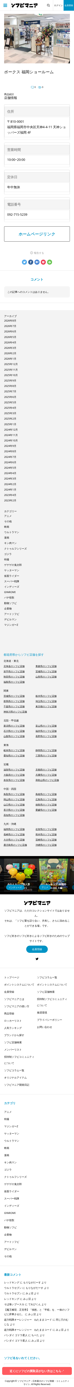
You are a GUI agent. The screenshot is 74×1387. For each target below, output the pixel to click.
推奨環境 (42, 1012)
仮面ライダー (11, 576)
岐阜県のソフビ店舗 (14, 750)
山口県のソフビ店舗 (14, 804)
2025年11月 (11, 369)
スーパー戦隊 (11, 581)
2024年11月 (11, 435)
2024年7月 (10, 457)
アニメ (8, 516)
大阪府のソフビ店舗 (14, 774)
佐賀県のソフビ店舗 (46, 829)
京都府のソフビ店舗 (46, 769)
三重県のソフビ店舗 (46, 755)
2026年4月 (10, 342)
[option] (20, 875)
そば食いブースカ (14, 1304)
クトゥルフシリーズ (15, 548)
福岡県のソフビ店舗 (14, 829)
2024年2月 (10, 484)
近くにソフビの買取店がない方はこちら (37, 1371)
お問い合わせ (44, 1027)
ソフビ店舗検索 (13, 1042)
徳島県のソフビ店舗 (46, 804)
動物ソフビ (10, 603)
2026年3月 (10, 348)
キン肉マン (10, 543)
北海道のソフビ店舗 (14, 666)
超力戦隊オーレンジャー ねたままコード (28, 1319)
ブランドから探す (14, 1035)
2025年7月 (10, 391)
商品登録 (9, 1013)
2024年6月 (10, 462)
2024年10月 (11, 440)
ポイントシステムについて (19, 984)
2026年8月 (10, 320)
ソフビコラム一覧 (14, 1070)
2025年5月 (10, 402)
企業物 (8, 608)
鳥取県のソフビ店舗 (14, 794)
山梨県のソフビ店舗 (14, 736)
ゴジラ (8, 554)
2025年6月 (10, 397)
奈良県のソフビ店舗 (14, 780)
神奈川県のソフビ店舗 (15, 711)
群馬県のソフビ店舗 (14, 701)
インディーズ (11, 586)
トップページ (11, 977)
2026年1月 (10, 358)
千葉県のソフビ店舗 (14, 706)
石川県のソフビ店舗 (14, 731)
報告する (39, 253)
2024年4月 (10, 473)
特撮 (6, 559)
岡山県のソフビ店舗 (14, 799)
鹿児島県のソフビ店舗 (15, 844)
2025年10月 (11, 375)
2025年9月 (10, 380)
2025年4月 (10, 407)
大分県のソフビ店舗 (14, 839)
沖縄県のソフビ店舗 (46, 844)
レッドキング (11, 1282)
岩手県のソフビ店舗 (14, 671)
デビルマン (10, 619)
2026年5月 (10, 337)
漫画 (6, 537)
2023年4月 (10, 495)
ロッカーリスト (13, 1020)
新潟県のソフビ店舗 (14, 725)
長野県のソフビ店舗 (46, 736)
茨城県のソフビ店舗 (14, 696)
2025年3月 (10, 413)
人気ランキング (13, 1028)
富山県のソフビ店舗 (46, 725)
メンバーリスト (13, 1049)
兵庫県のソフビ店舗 (46, 774)
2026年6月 (10, 331)
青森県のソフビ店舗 (46, 666)
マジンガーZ (11, 624)
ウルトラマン (11, 532)
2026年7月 (10, 326)
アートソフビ (11, 614)
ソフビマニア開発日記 (16, 1084)
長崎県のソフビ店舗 (14, 834)
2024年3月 (10, 478)
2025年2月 (10, 418)
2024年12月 (11, 429)
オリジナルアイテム (15, 1077)
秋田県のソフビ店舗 (14, 676)
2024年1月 (10, 489)
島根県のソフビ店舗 (46, 794)
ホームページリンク (37, 234)
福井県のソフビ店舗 (46, 731)
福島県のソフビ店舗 (14, 681)
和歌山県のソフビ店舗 (47, 780)
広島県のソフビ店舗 (46, 799)
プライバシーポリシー (49, 1019)
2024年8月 (10, 451)
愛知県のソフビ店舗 (14, 755)
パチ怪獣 (9, 597)
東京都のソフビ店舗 (46, 706)
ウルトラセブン (13, 1288)
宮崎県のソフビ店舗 (46, 839)
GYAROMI (10, 592)
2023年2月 (10, 500)
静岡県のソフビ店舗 (46, 750)
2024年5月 (10, 467)
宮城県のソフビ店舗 (46, 671)
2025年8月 (10, 386)
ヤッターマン (11, 570)
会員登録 (68, 5)
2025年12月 (11, 364)
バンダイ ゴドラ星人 (15, 1335)
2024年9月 (10, 446)
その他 (8, 521)
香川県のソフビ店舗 (14, 809)
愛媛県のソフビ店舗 (46, 809)
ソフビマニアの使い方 (16, 1006)
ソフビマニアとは (14, 999)
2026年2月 (10, 353)
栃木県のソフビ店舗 (46, 696)
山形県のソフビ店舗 (46, 676)
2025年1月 (10, 424)
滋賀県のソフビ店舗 (14, 769)
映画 (6, 526)
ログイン (58, 5)
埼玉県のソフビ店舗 (46, 701)
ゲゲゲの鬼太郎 (13, 564)
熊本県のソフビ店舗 (46, 834)
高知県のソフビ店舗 (14, 815)
